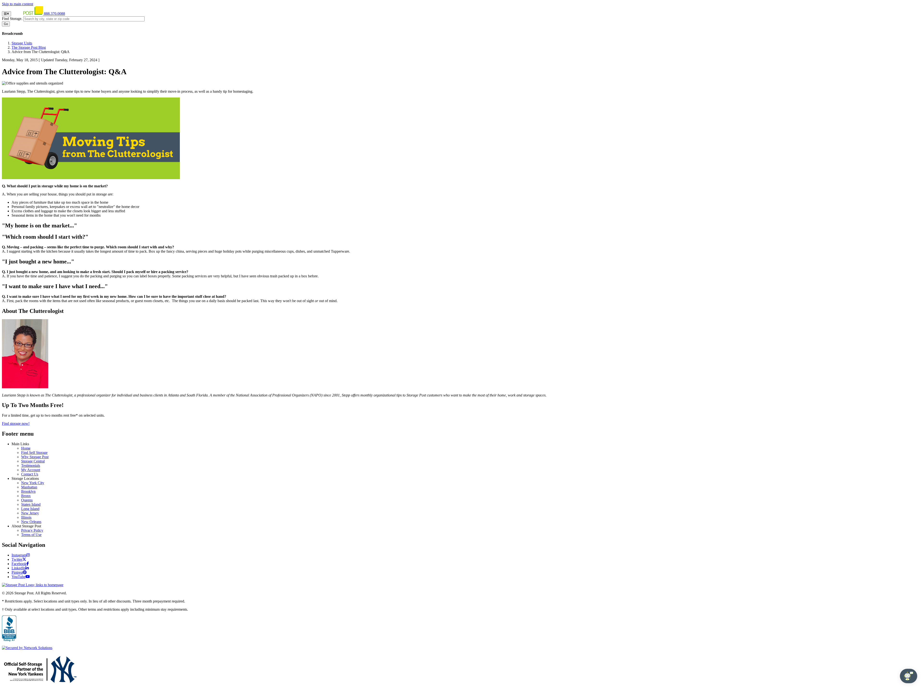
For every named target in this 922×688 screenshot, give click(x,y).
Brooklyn (28, 491)
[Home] (28, 14)
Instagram (19, 555)
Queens (27, 500)
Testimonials (30, 465)
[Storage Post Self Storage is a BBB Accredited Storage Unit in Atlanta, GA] (9, 628)
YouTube (18, 577)
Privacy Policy (32, 530)
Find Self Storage (34, 453)
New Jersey (30, 513)
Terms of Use (31, 535)
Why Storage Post (35, 457)
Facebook (19, 564)
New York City (32, 483)
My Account (30, 470)
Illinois (26, 517)
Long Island (30, 509)
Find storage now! (16, 423)
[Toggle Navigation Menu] (6, 13)
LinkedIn (18, 568)
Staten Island (31, 504)
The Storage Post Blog (29, 47)
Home (25, 448)
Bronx (26, 496)
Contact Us (29, 474)
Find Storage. (12, 19)
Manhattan (29, 487)
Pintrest (17, 572)
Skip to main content (17, 4)
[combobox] (84, 18)
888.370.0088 (54, 14)
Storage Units (22, 43)
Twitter (17, 559)
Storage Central (33, 461)
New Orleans (31, 522)
